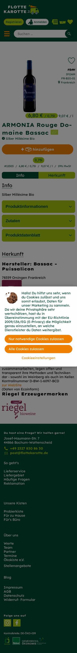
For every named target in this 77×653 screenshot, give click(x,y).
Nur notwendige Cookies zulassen (36, 339)
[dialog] (38, 326)
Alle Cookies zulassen (26, 349)
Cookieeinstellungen (38, 358)
